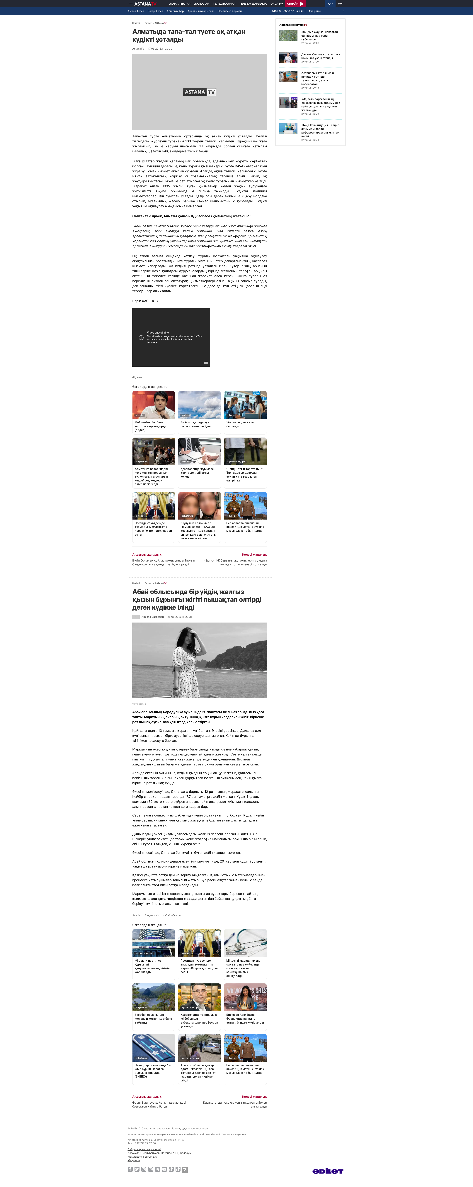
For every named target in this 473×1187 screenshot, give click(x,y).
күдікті (138, 915)
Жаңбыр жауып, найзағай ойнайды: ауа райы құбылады (319, 35)
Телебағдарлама (253, 3)
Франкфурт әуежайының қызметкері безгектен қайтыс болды (159, 1104)
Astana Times (136, 11)
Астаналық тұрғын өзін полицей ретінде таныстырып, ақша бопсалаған (317, 78)
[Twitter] (137, 1169)
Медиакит (134, 1160)
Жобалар (201, 3)
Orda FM (276, 3)
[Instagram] (144, 1169)
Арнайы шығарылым (201, 11)
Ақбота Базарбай (153, 616)
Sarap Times (155, 11)
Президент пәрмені (230, 11)
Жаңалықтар (179, 3)
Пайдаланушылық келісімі (144, 1149)
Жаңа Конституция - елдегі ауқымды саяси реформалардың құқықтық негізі (320, 130)
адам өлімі (153, 915)
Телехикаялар (224, 3)
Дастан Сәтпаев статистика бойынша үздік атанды (320, 56)
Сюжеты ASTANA (155, 23)
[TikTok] (171, 1169)
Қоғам (138, 377)
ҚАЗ (330, 3)
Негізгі (136, 23)
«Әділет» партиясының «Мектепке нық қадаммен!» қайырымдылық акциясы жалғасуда (320, 104)
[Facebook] (130, 1169)
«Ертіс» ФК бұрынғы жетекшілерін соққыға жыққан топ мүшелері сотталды (235, 562)
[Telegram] (157, 1169)
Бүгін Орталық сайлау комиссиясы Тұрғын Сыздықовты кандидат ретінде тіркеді (163, 562)
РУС (340, 3)
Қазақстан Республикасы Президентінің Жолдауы (159, 1152)
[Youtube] (164, 1169)
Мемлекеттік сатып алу (142, 1156)
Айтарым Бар (175, 11)
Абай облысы (172, 915)
